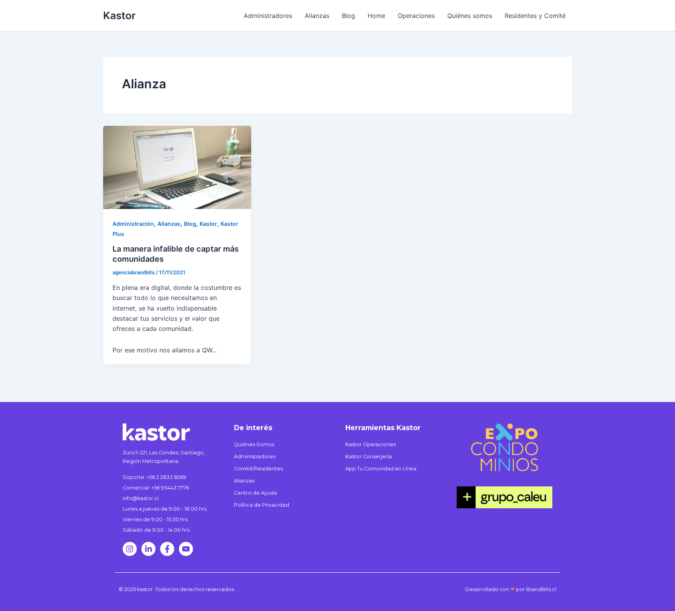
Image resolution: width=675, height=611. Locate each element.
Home (376, 16)
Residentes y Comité (535, 16)
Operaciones (416, 16)
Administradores (268, 16)
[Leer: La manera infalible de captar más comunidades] (177, 167)
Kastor (119, 15)
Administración (133, 223)
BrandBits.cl (541, 589)
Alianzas (317, 16)
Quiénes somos (469, 16)
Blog (348, 16)
